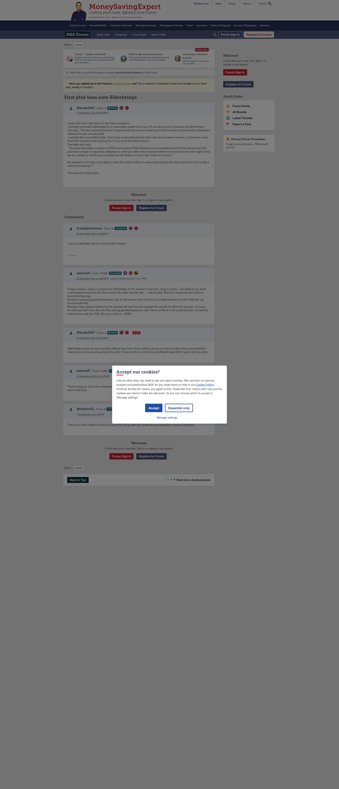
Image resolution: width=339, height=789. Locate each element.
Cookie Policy (204, 384)
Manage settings (167, 417)
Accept (153, 408)
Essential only (179, 408)
